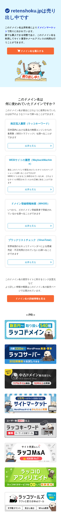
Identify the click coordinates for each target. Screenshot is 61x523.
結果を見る (30, 146)
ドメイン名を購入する (32, 51)
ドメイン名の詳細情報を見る (30, 298)
